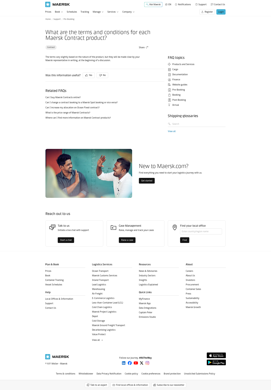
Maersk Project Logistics (104, 311)
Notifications (183, 4)
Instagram (147, 363)
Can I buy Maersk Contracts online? (63, 97)
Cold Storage (98, 320)
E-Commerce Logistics (103, 298)
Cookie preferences (150, 373)
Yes (90, 75)
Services (111, 11)
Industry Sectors (147, 275)
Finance (176, 79)
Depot (95, 316)
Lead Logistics (99, 284)
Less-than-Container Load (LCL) (107, 302)
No (104, 75)
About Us (190, 275)
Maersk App (145, 303)
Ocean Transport (100, 271)
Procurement (192, 284)
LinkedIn (123, 363)
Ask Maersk (155, 4)
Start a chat (66, 240)
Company (127, 11)
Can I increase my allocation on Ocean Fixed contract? (72, 107)
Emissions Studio (147, 317)
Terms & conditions (65, 373)
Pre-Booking (69, 19)
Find (185, 240)
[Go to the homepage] (57, 358)
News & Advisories (148, 271)
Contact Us (219, 4)
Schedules (72, 11)
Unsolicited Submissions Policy (199, 373)
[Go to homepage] (57, 4)
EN (169, 4)
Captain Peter (145, 312)
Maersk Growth (193, 307)
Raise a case (127, 240)
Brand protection (172, 373)
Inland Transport (100, 280)
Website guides (179, 84)
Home (48, 19)
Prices (48, 11)
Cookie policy (131, 373)
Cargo (175, 69)
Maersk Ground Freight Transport (108, 325)
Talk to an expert (98, 385)
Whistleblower (86, 373)
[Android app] (216, 362)
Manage (97, 11)
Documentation (180, 74)
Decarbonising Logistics (103, 329)
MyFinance (144, 299)
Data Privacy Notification (109, 373)
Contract (51, 47)
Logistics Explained (148, 284)
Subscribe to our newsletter (170, 385)
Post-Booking (179, 100)
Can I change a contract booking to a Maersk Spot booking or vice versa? (81, 102)
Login (221, 11)
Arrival (175, 105)
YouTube (136, 363)
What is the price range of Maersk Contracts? (67, 112)
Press (188, 293)
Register (209, 11)
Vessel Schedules (53, 284)
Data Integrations (147, 308)
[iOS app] (216, 355)
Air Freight (97, 293)
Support (202, 4)
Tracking (85, 11)
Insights (143, 280)
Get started (146, 180)
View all (172, 131)
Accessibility (192, 302)
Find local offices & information (132, 385)
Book (57, 11)
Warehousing (98, 289)
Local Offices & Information (59, 299)
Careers (189, 271)
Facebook (130, 363)
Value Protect (99, 334)
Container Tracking (54, 280)
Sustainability (192, 298)
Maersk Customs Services (104, 275)
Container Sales (193, 289)
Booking (176, 94)
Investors (190, 280)
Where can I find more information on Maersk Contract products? (78, 117)
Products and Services (183, 64)
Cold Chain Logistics (102, 307)
